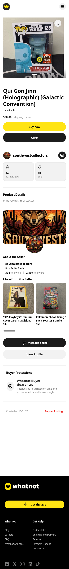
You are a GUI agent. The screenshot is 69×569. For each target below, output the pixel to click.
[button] (62, 155)
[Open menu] (62, 6)
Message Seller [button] (37, 343)
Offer (34, 137)
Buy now (34, 127)
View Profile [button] (35, 354)
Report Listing (54, 411)
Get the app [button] (38, 504)
